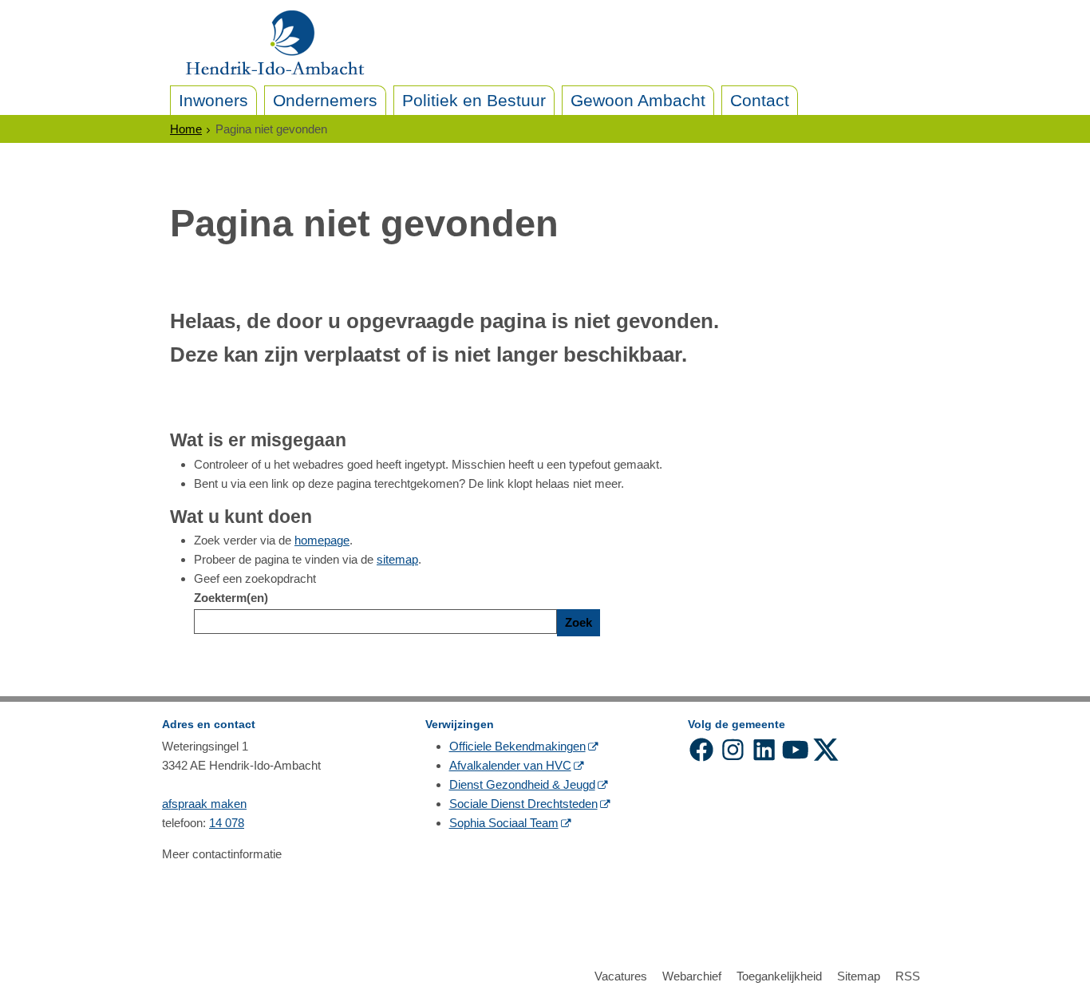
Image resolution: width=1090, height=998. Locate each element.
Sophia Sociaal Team (504, 823)
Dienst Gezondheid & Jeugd (522, 784)
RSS (907, 976)
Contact (759, 100)
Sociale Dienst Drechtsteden (523, 803)
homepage (322, 540)
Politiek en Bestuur (474, 100)
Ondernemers (325, 100)
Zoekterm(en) (231, 597)
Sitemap (858, 976)
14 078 (226, 823)
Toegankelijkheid (779, 976)
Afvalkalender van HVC (510, 765)
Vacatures (620, 976)
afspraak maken (204, 803)
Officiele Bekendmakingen (517, 746)
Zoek (578, 622)
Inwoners (213, 100)
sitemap (397, 559)
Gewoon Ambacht (638, 100)
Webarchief (691, 976)
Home (186, 129)
